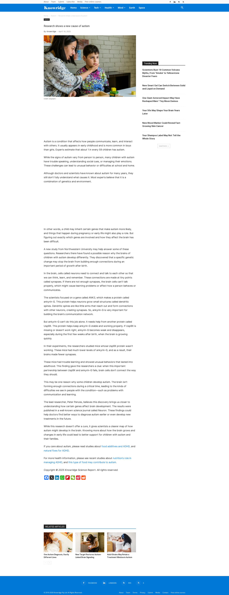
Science (84, 7)
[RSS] (179, 2)
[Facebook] (170, 2)
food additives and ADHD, (116, 446)
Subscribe (71, 1)
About (46, 1)
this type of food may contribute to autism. (92, 462)
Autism (53, 16)
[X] (183, 2)
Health (108, 7)
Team (53, 1)
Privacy (142, 592)
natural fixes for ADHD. (56, 450)
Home (73, 7)
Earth (132, 7)
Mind (120, 7)
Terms (135, 592)
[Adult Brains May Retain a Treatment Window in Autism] (121, 542)
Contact (165, 592)
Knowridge (51, 31)
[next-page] (49, 562)
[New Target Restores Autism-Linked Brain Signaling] (89, 542)
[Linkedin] (175, 2)
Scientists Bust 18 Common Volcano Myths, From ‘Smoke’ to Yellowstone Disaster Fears (161, 72)
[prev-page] (45, 562)
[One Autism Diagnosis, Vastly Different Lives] (58, 542)
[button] (182, 7)
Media (79, 1)
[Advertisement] (90, 120)
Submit (61, 1)
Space (142, 7)
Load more (163, 146)
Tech (96, 7)
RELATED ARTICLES (55, 526)
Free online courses (93, 1)
